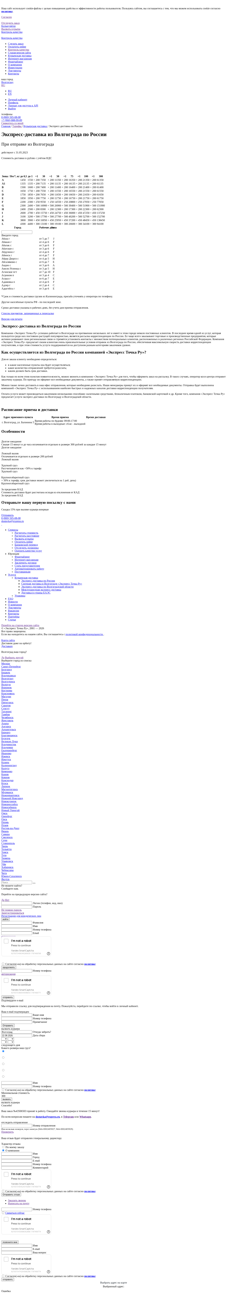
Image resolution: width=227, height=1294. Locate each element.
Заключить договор (26, 562)
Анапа (5, 723)
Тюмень (5, 858)
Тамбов (5, 714)
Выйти (12, 108)
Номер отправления (44, 1125)
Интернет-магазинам (20, 58)
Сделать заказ (15, 43)
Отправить (7, 515)
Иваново (6, 753)
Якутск (5, 879)
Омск (4, 813)
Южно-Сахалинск (11, 876)
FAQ (10, 598)
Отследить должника (27, 547)
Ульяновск (7, 861)
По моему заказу (14, 1147)
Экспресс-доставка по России (38, 580)
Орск (4, 819)
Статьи (12, 619)
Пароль (37, 906)
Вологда (6, 684)
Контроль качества (18, 49)
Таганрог (6, 711)
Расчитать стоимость (26, 532)
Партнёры (13, 616)
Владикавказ (8, 675)
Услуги (12, 574)
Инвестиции (15, 67)
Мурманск (7, 792)
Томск (4, 852)
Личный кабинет (17, 99)
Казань (5, 762)
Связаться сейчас (15, 1212)
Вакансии (13, 610)
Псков (4, 825)
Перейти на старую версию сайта (20, 625)
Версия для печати (11, 319)
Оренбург (6, 816)
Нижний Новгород (12, 798)
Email (36, 933)
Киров (5, 774)
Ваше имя (38, 1015)
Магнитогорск (9, 789)
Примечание (40, 1021)
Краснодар (7, 780)
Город (36, 1157)
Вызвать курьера (24, 538)
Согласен (6, 17)
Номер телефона (42, 929)
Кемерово (6, 771)
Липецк (5, 786)
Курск (4, 783)
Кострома (6, 690)
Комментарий (40, 1167)
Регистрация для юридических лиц (21, 916)
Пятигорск (7, 702)
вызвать (7, 1099)
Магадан (6, 696)
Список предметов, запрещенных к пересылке (27, 313)
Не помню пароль (11, 910)
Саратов (6, 705)
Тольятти (6, 849)
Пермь (5, 822)
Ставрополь (8, 843)
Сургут (5, 708)
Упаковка (20, 595)
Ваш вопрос (39, 1252)
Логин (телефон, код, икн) (47, 903)
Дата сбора (39, 1035)
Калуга (5, 768)
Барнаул (5, 732)
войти (5, 919)
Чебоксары (7, 870)
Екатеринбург (9, 750)
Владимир (7, 747)
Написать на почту (18, 1203)
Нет (7, 900)
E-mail (36, 1160)
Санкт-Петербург (11, 666)
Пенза (4, 699)
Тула (3, 855)
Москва (5, 663)
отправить (8, 997)
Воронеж (6, 687)
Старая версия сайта (19, 52)
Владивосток (8, 744)
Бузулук (5, 738)
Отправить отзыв (11, 1194)
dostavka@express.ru (12, 521)
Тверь (4, 846)
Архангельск (8, 729)
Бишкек (5, 672)
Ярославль (7, 720)
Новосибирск (9, 807)
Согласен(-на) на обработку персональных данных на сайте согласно (50, 964)
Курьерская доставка (19, 55)
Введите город (9, 235)
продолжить (9, 967)
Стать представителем (27, 565)
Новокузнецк (8, 801)
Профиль (13, 102)
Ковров (5, 777)
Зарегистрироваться (12, 913)
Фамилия (38, 922)
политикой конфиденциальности (84, 634)
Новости (13, 601)
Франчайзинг (15, 61)
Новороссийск (9, 804)
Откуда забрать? (42, 1031)
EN (10, 93)
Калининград (9, 765)
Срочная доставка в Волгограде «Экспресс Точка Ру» (51, 583)
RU (3, 85)
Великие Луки (9, 741)
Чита (4, 873)
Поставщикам (22, 571)
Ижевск (5, 756)
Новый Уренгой (10, 810)
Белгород (6, 669)
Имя (35, 926)
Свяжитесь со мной (12, 123)
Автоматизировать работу (29, 568)
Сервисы (13, 529)
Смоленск (7, 837)
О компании (15, 64)
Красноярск (8, 693)
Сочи (4, 840)
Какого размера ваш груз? (16, 1048)
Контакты (13, 73)
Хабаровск (7, 867)
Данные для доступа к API (23, 105)
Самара (5, 834)
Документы (14, 70)
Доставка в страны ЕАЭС (36, 592)
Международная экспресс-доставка (41, 589)
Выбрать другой (14, 657)
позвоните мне (10, 1242)
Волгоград (7, 82)
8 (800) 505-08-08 (11, 117)
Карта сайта (8, 640)
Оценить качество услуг (28, 550)
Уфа (3, 864)
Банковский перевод (26, 544)
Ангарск (6, 726)
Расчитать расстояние (27, 535)
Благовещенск (9, 735)
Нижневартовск (10, 795)
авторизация (8, 974)
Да (2, 657)
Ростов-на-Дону (10, 828)
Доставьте (7, 646)
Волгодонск (8, 681)
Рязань (5, 831)
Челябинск (7, 717)
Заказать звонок (17, 1200)
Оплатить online (17, 46)
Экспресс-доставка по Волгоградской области (47, 586)
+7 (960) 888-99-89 (11, 120)
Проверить (7, 1131)
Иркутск (6, 759)
